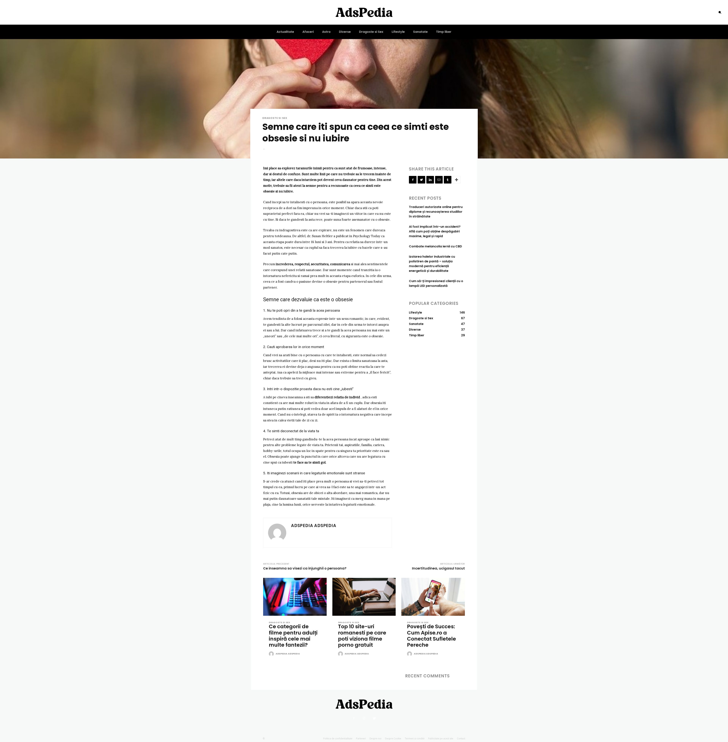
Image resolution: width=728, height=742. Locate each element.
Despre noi (375, 738)
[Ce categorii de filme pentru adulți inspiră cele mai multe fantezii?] (295, 597)
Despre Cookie (393, 738)
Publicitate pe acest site (440, 738)
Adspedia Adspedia (313, 526)
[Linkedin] (430, 180)
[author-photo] (272, 654)
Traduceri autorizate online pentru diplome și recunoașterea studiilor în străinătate (436, 212)
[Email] (439, 180)
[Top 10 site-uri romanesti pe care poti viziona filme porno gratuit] (364, 597)
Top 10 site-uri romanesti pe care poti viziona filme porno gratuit (362, 635)
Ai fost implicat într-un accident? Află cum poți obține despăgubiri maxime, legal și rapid (434, 231)
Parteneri (361, 738)
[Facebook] (413, 180)
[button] (719, 12)
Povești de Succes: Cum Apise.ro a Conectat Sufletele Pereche (431, 635)
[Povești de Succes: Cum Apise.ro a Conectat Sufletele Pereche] (433, 597)
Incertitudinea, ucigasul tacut (438, 568)
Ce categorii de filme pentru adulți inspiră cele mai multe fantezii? (293, 635)
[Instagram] (364, 718)
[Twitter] (421, 180)
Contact (461, 738)
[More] (456, 180)
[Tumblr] (447, 180)
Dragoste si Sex (274, 118)
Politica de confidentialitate (337, 738)
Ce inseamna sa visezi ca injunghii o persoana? (304, 568)
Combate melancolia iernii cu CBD (435, 246)
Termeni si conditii (414, 738)
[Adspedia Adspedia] (277, 533)
